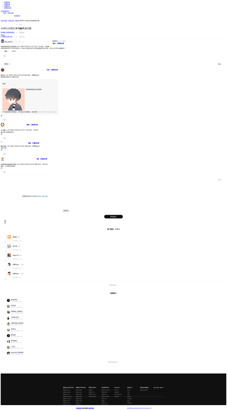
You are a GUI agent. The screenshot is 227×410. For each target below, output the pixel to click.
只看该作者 (54, 69)
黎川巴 (3, 75)
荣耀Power (104, 394)
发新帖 (219, 179)
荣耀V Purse (104, 402)
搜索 (2, 42)
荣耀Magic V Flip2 (67, 396)
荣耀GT (103, 400)
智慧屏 (128, 396)
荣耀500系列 (79, 392)
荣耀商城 (7, 4)
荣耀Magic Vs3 (66, 402)
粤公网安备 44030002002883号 (134, 408)
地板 (29, 143)
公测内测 (116, 392)
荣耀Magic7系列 (67, 398)
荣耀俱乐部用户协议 (81, 406)
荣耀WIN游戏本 (92, 396)
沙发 (48, 69)
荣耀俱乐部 (7, 8)
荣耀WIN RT (92, 392)
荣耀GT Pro (104, 398)
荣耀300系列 (79, 396)
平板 (128, 392)
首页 (20, 20)
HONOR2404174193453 (8, 46)
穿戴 (128, 394)
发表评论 (66, 210)
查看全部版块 (113, 285)
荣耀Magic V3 (66, 400)
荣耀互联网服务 (144, 390)
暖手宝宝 (3, 146)
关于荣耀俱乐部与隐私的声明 (92, 406)
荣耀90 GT (78, 402)
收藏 (5, 51)
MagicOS (116, 390)
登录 (4, 13)
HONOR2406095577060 (8, 164)
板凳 (28, 124)
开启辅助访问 (5, 11)
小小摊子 (3, 130)
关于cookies (102, 406)
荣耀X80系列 (105, 392)
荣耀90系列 (78, 405)
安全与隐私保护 (118, 394)
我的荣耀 (116, 396)
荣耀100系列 (79, 400)
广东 (55, 112)
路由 (128, 400)
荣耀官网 (7, 2)
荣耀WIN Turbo (92, 394)
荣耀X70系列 (105, 405)
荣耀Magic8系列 (67, 392)
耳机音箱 (129, 398)
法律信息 (108, 406)
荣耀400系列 (79, 394)
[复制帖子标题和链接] (7, 32)
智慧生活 (11, 20)
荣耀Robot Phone (106, 390)
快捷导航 (17, 16)
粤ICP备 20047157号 (146, 408)
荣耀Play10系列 (105, 396)
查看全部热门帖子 (113, 362)
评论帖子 (113, 217)
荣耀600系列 (79, 390)
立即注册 (10, 13)
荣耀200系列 (79, 398)
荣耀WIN (91, 390)
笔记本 (17, 20)
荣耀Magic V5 (66, 394)
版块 (5, 20)
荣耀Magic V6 (66, 390)
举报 (4, 56)
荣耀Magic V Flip (67, 405)
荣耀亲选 (7, 6)
